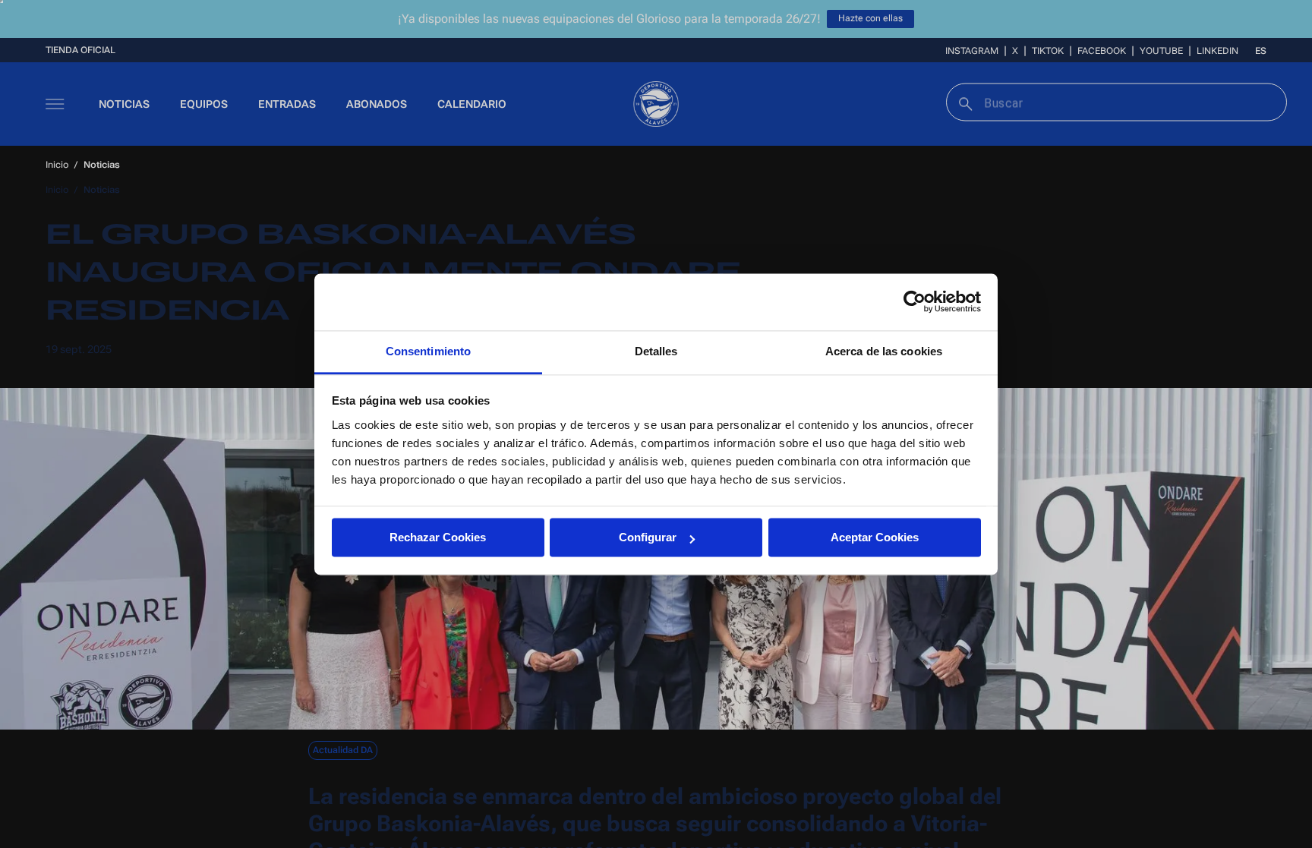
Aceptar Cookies (875, 537)
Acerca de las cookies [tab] (883, 351)
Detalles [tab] (656, 351)
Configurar (647, 537)
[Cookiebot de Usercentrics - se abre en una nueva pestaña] (914, 301)
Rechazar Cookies (438, 537)
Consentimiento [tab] (428, 351)
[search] (964, 102)
